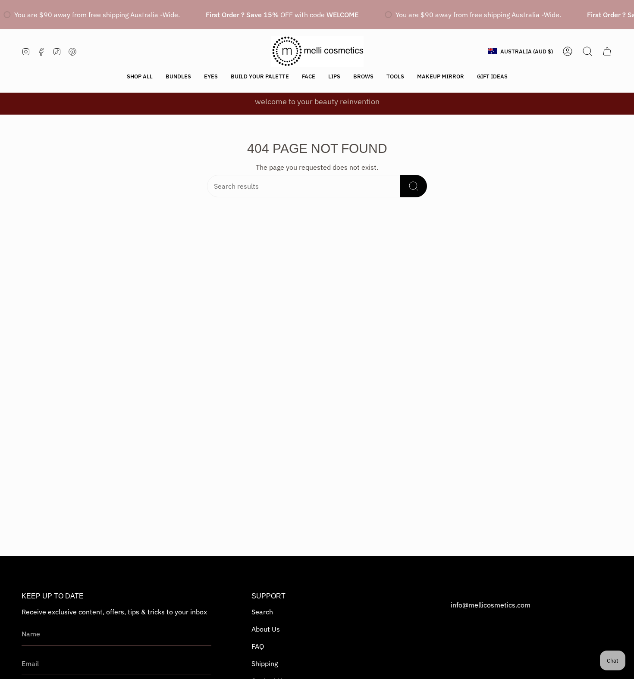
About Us (265, 629)
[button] (139, 76)
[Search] (413, 186)
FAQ (257, 646)
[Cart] (607, 51)
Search (262, 611)
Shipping (264, 663)
